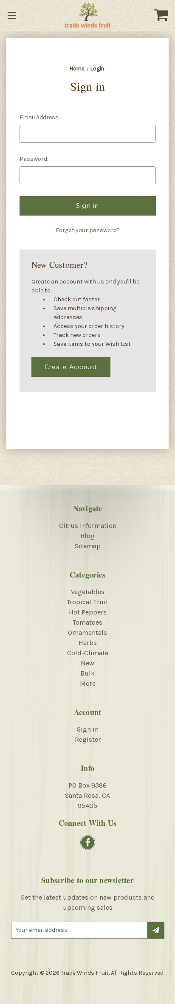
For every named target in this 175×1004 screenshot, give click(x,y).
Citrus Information (87, 526)
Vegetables (87, 592)
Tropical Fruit (87, 602)
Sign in (88, 729)
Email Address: (40, 117)
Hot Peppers (88, 612)
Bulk (87, 673)
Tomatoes (87, 622)
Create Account (71, 367)
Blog (87, 536)
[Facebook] (87, 842)
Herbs (88, 643)
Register (88, 739)
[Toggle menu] (12, 15)
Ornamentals (87, 632)
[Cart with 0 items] (162, 15)
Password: (34, 159)
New (87, 663)
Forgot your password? (88, 230)
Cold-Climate (87, 653)
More (88, 683)
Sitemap (88, 546)
